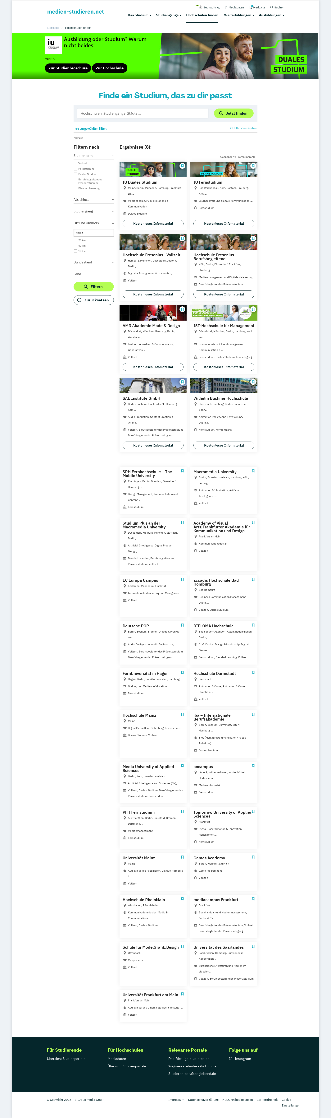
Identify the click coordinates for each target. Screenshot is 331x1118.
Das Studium (138, 15)
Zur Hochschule (110, 68)
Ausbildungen (270, 15)
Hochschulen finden (202, 15)
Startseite (53, 28)
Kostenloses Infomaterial (153, 223)
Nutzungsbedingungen (237, 1100)
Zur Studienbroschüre (68, 68)
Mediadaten (117, 1058)
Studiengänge (167, 15)
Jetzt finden (236, 113)
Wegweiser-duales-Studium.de (192, 1066)
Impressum (176, 1100)
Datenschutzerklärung (203, 1100)
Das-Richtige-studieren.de (188, 1058)
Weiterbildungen (237, 15)
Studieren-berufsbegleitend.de (192, 1073)
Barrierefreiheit (267, 1100)
